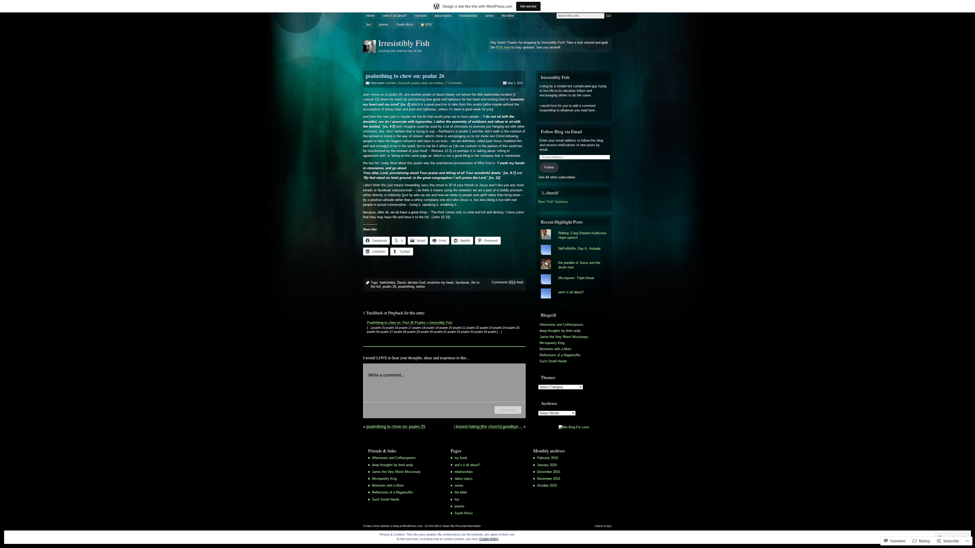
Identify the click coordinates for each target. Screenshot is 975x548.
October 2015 (547, 485)
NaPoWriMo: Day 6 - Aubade (579, 248)
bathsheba (387, 282)
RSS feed (503, 47)
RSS (428, 24)
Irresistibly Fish (404, 42)
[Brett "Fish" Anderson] (539, 206)
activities (391, 82)
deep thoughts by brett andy (560, 331)
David (401, 282)
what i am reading (432, 82)
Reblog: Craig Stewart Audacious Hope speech (582, 235)
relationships (468, 16)
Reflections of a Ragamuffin (560, 355)
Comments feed (507, 282)
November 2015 (548, 479)
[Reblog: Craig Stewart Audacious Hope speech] (573, 229)
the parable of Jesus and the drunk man (579, 265)
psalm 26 (389, 286)
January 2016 (547, 465)
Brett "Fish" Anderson (553, 201)
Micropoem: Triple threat (576, 278)
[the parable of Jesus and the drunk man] (573, 259)
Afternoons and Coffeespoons (561, 325)
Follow (549, 167)
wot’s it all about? (395, 16)
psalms (415, 82)
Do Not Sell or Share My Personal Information (453, 525)
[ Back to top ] (603, 525)
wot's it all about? (571, 292)
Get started (528, 6)
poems (383, 24)
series (489, 16)
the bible (508, 16)
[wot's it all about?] (573, 288)
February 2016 (547, 458)
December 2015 (548, 472)
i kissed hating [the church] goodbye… (488, 426)
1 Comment (454, 82)
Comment (508, 410)
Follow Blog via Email (561, 131)
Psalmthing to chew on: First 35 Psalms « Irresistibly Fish (409, 322)
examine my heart (440, 282)
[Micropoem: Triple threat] (573, 274)
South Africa (404, 24)
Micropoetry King (552, 343)
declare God (416, 282)
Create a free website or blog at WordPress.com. (393, 525)
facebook (462, 282)
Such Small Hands (553, 361)
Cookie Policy (488, 539)
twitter (420, 286)
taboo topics (443, 16)
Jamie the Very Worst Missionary (564, 337)
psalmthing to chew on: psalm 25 (395, 426)
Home (370, 16)
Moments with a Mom (555, 349)
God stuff (404, 82)
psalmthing (406, 286)
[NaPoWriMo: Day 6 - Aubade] (573, 245)
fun (368, 24)
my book (421, 16)
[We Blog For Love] (573, 427)
